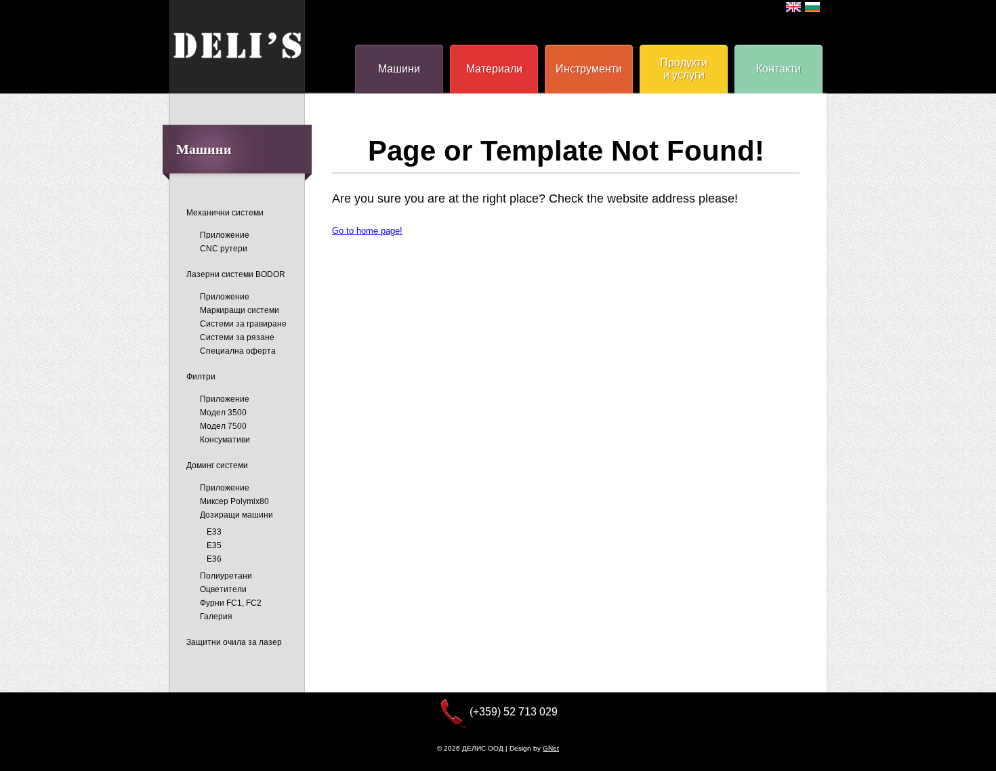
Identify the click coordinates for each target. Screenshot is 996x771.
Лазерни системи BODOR (235, 274)
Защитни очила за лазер (234, 642)
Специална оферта (238, 351)
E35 (214, 545)
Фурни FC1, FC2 (231, 603)
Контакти (778, 69)
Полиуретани (226, 576)
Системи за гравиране (243, 324)
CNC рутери (223, 248)
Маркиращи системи (239, 310)
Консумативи (225, 439)
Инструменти (589, 69)
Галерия (216, 616)
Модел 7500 (223, 426)
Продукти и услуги (683, 69)
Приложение (224, 235)
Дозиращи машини (236, 515)
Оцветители (223, 589)
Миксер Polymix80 (234, 501)
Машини (399, 69)
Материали (494, 69)
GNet (551, 748)
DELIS (237, 45)
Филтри (200, 376)
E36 (214, 559)
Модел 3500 (223, 412)
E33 (214, 532)
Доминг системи (217, 465)
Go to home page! (367, 231)
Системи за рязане (237, 337)
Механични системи (225, 212)
